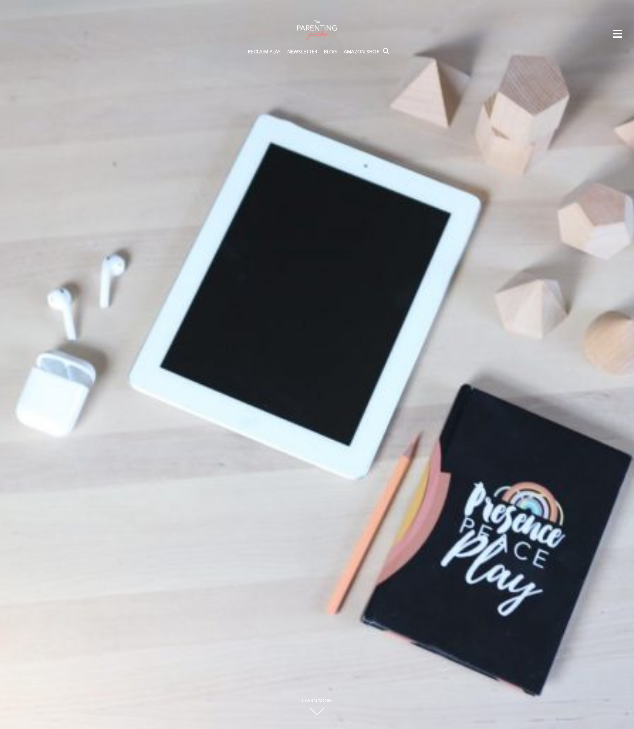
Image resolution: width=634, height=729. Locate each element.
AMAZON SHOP (361, 52)
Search (386, 51)
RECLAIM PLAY (264, 52)
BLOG (330, 52)
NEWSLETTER (302, 52)
